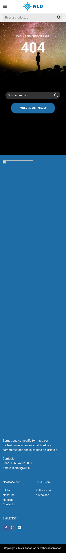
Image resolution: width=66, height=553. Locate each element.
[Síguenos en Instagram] (13, 528)
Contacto (8, 504)
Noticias (8, 499)
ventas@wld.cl (21, 468)
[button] (5, 6)
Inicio (6, 490)
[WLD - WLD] (33, 6)
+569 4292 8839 (21, 463)
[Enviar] (59, 17)
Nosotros (8, 495)
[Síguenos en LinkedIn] (19, 528)
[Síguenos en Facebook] (6, 528)
